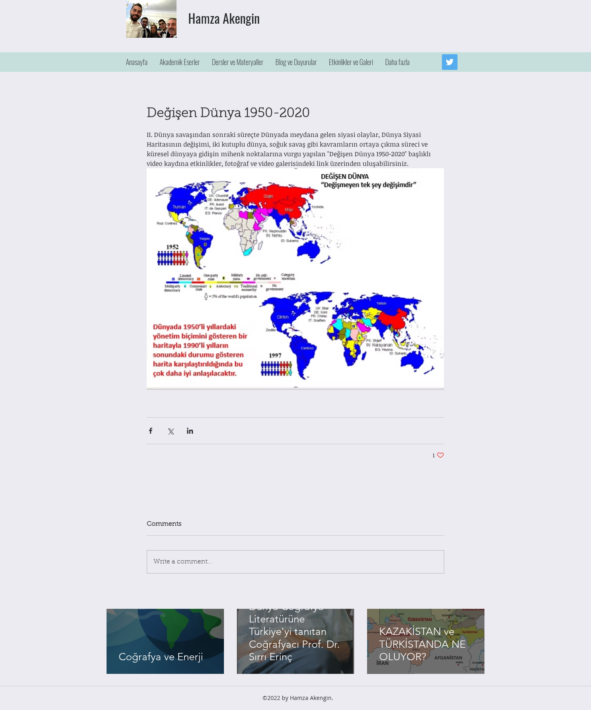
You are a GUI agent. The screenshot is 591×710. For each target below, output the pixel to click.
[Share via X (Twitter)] (170, 431)
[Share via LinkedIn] (190, 431)
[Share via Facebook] (150, 431)
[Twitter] (450, 62)
